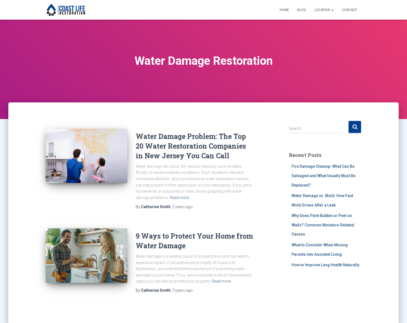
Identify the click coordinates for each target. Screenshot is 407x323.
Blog (301, 10)
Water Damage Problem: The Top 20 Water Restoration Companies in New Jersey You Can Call (191, 146)
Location (322, 10)
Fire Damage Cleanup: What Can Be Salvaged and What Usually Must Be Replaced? (324, 175)
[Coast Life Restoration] (66, 10)
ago (182, 207)
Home (284, 10)
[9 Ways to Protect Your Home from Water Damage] (86, 255)
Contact (349, 10)
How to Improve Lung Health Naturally (325, 265)
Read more (179, 197)
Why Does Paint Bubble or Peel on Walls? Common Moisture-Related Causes (323, 224)
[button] (332, 10)
